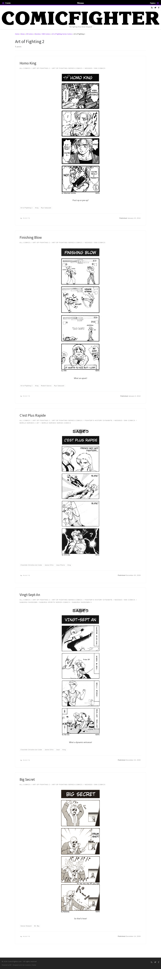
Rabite (26, 218)
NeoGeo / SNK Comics (42, 34)
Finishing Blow (31, 237)
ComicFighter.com (15, 962)
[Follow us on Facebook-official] (158, 7)
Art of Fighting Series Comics (62, 34)
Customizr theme (30, 965)
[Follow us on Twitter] (155, 7)
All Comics (29, 34)
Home (17, 34)
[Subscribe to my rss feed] (152, 7)
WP (10, 965)
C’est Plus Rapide (33, 415)
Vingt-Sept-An (30, 594)
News (23, 34)
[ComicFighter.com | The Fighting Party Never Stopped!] (80, 17)
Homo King (28, 63)
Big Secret (27, 779)
